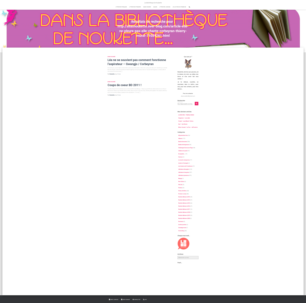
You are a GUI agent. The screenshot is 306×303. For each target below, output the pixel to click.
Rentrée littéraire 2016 (184, 206)
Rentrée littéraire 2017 (184, 209)
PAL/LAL (180, 184)
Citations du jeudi (182, 150)
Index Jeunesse (114, 299)
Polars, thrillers (182, 190)
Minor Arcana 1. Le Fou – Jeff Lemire (188, 127)
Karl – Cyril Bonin (182, 124)
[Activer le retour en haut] (303, 300)
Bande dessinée (147, 6)
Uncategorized (182, 227)
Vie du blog (181, 230)
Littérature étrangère (135, 6)
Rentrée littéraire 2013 (184, 197)
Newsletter (137, 299)
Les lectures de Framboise (179, 6)
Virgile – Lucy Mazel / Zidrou (185, 121)
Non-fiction (181, 181)
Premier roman (182, 193)
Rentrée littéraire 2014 (184, 200)
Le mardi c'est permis (184, 160)
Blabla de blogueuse (183, 144)
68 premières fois (183, 135)
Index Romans (126, 299)
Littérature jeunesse (164, 6)
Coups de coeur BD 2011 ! (124, 85)
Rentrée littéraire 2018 (184, 212)
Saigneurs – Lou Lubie (184, 118)
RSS (146, 299)
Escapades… (181, 153)
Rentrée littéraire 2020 (184, 218)
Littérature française (121, 6)
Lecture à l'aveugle (183, 163)
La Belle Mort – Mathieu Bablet (186, 115)
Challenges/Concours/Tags (185, 147)
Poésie (180, 187)
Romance (180, 221)
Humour (180, 157)
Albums (155, 6)
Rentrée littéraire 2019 (184, 215)
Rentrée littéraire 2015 (184, 203)
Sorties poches (182, 224)
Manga (180, 178)
